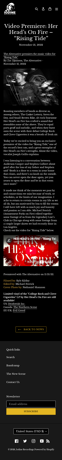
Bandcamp (12, 365)
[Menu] (56, 8)
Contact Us (13, 382)
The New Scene (16, 373)
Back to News (33, 329)
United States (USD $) (30, 431)
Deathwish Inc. (16, 303)
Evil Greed (19, 310)
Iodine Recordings (25, 449)
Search (10, 357)
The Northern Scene (25, 307)
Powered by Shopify (44, 449)
